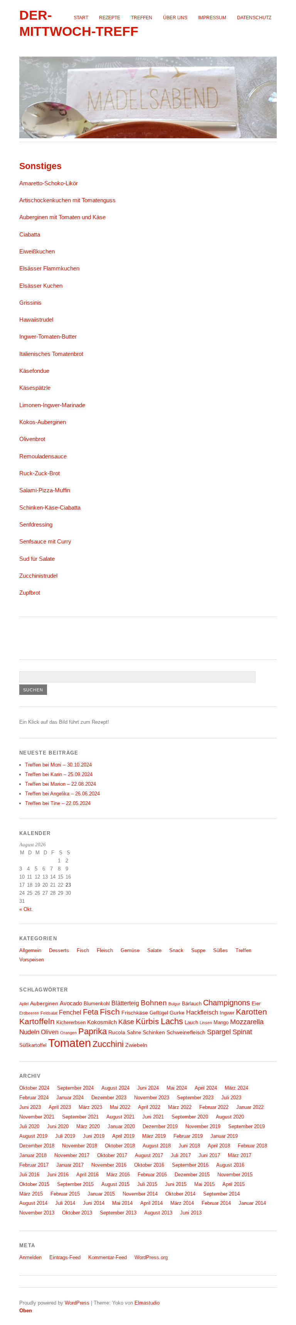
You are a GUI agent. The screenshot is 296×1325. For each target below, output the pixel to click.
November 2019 (202, 1126)
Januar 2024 (70, 1097)
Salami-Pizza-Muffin (44, 490)
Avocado (71, 1003)
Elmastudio (147, 1303)
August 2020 (230, 1117)
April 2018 (219, 1146)
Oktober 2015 (34, 1184)
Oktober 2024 (34, 1088)
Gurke (177, 1013)
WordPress (77, 1303)
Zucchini (108, 1044)
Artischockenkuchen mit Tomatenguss (67, 200)
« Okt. (26, 909)
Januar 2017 (70, 1165)
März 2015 (31, 1194)
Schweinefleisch (185, 1032)
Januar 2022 (250, 1107)
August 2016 (230, 1165)
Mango (221, 1022)
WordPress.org (151, 1257)
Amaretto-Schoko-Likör (48, 183)
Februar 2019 (188, 1136)
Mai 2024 (176, 1088)
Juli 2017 (181, 1155)
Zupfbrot (29, 592)
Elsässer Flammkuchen (49, 268)
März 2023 (90, 1107)
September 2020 (190, 1117)
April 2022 (149, 1107)
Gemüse (130, 950)
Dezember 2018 (36, 1146)
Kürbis (147, 1021)
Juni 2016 (58, 1174)
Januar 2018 (33, 1155)
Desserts (59, 950)
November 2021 (36, 1117)
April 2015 (233, 1184)
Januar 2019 (224, 1136)
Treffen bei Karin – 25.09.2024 (58, 774)
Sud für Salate (37, 558)
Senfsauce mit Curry (45, 541)
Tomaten (69, 1043)
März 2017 (239, 1155)
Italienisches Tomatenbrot (51, 354)
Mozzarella (247, 1022)
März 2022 (180, 1107)
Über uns (175, 17)
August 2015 (115, 1184)
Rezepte (109, 17)
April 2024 (206, 1088)
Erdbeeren (29, 1013)
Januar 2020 (121, 1126)
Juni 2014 (93, 1203)
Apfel (24, 1003)
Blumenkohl (97, 1003)
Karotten (251, 1011)
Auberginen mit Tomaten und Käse (62, 217)
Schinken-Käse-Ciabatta (50, 507)
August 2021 (120, 1117)
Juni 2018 (189, 1146)
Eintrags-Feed (65, 1257)
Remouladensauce (43, 456)
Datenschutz (254, 17)
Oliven (50, 1031)
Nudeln (29, 1032)
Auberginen (44, 1003)
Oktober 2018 (120, 1146)
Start (81, 17)
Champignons (226, 1002)
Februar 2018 (252, 1146)
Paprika (92, 1031)
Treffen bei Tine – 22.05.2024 (58, 803)
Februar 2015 (65, 1194)
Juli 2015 (147, 1184)
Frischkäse (134, 1013)
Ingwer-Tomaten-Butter (48, 336)
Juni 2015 (176, 1184)
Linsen (206, 1022)
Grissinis (30, 302)
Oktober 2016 (149, 1165)
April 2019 (123, 1136)
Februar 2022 (214, 1107)
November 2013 (36, 1213)
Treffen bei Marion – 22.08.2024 (60, 784)
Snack (176, 950)
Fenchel (70, 1012)
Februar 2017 (34, 1165)
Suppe (198, 950)
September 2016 (190, 1165)
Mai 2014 (122, 1203)
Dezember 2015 (192, 1174)
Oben (25, 1310)
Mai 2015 (204, 1184)
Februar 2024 (34, 1097)
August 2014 (33, 1203)
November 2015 (234, 1174)
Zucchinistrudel (38, 575)
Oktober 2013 (77, 1213)
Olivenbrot (32, 439)
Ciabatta (29, 234)
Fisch (83, 950)
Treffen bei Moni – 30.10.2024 (58, 765)
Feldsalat (48, 1013)
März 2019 (154, 1136)
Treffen (141, 17)
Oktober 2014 (180, 1194)
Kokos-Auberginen (42, 422)
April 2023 (60, 1107)
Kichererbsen (71, 1022)
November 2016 (108, 1165)
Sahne (134, 1032)
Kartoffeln (37, 1021)
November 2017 (71, 1155)
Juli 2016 (29, 1174)
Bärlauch (192, 1003)
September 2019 (246, 1126)
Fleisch (105, 950)
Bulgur (174, 1003)
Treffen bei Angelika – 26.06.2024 (62, 794)
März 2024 (236, 1088)
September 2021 (80, 1117)
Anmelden (30, 1257)
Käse (126, 1022)
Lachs (172, 1021)
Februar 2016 (152, 1174)
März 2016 (118, 1174)
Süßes (220, 950)
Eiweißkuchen (37, 251)
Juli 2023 (231, 1097)
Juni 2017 (209, 1155)
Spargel (219, 1032)
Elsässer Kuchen (40, 285)
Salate (154, 950)
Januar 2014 (252, 1203)
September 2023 (195, 1097)
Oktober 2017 (112, 1155)
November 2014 (140, 1194)
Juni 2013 (191, 1213)
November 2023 (151, 1097)
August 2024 (115, 1088)
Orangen (68, 1032)
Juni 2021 (153, 1117)
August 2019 (33, 1136)
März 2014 (182, 1203)
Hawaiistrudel (36, 319)
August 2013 (158, 1213)
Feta (90, 1012)
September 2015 (75, 1184)
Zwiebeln (136, 1045)
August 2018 (157, 1146)
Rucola (116, 1032)
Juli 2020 (29, 1126)
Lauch (191, 1022)
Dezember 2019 (160, 1126)
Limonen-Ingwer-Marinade (52, 405)
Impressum (212, 17)
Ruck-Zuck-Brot (39, 473)
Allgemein (30, 950)
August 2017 (149, 1155)
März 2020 (88, 1126)
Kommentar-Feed (107, 1257)
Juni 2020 (58, 1126)
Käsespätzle (34, 387)
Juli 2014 (65, 1203)
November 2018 (79, 1146)
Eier (256, 1003)
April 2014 (151, 1203)
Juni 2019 (93, 1136)
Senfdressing (35, 524)
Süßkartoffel (33, 1045)
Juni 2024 (148, 1088)
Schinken (154, 1032)
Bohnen (154, 1003)
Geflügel (159, 1013)
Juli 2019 (65, 1136)
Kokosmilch (102, 1022)
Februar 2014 (216, 1203)
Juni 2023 (30, 1107)
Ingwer (227, 1013)
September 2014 (221, 1194)
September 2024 (75, 1088)
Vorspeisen (31, 960)
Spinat (242, 1032)
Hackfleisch (202, 1012)
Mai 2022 (120, 1107)
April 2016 (87, 1174)
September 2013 (118, 1213)
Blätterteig (125, 1003)
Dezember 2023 (108, 1097)
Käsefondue (34, 370)
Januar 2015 (101, 1194)
